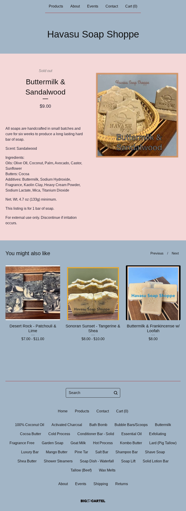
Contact (111, 6)
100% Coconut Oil (29, 425)
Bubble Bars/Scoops (131, 425)
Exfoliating (157, 434)
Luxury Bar (30, 452)
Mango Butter (56, 452)
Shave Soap (155, 452)
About (75, 6)
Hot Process (103, 443)
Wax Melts (107, 470)
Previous (157, 253)
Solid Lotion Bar (156, 461)
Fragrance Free (22, 443)
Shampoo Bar (126, 452)
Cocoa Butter (30, 434)
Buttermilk (163, 425)
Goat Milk (78, 443)
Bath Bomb (98, 425)
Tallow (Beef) (81, 470)
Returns (121, 484)
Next (175, 253)
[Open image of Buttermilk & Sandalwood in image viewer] (137, 113)
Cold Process (59, 434)
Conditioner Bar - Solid (95, 434)
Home (63, 411)
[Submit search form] (115, 393)
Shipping (100, 484)
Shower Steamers (58, 461)
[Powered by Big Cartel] (93, 501)
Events (92, 6)
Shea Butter (27, 461)
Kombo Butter (131, 443)
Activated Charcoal (66, 425)
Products (56, 6)
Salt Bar (101, 452)
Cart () (131, 6)
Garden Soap (52, 443)
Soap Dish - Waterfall (97, 461)
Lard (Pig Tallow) (162, 443)
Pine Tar (81, 452)
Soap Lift (128, 461)
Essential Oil (131, 434)
